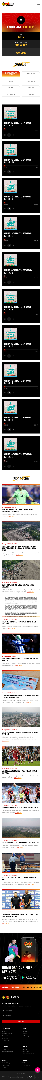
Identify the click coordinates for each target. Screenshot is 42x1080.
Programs (25, 1031)
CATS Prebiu (25, 1051)
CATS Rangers (26, 1036)
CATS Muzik (21, 53)
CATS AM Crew (21, 45)
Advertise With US (7, 1034)
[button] (5, 36)
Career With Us (6, 1036)
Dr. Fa (11, 81)
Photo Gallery (6, 1063)
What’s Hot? (5, 1049)
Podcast (4, 1067)
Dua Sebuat (31, 88)
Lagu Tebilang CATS (28, 1054)
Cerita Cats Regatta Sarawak (11, 73)
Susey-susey (31, 94)
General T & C (6, 1040)
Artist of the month (7, 1051)
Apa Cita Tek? (11, 94)
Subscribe (21, 1021)
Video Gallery (6, 1065)
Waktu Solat (25, 1063)
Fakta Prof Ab (31, 81)
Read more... (10, 516)
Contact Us (5, 1038)
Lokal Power (31, 74)
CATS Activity (26, 1065)
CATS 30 (24, 1049)
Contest (24, 1034)
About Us (4, 1031)
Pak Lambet (11, 88)
